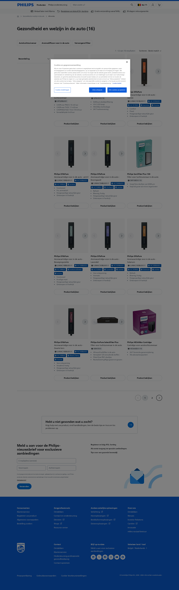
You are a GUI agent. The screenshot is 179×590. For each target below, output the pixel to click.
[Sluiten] (127, 62)
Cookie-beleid (116, 83)
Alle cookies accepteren (117, 90)
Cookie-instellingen (62, 90)
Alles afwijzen (97, 90)
